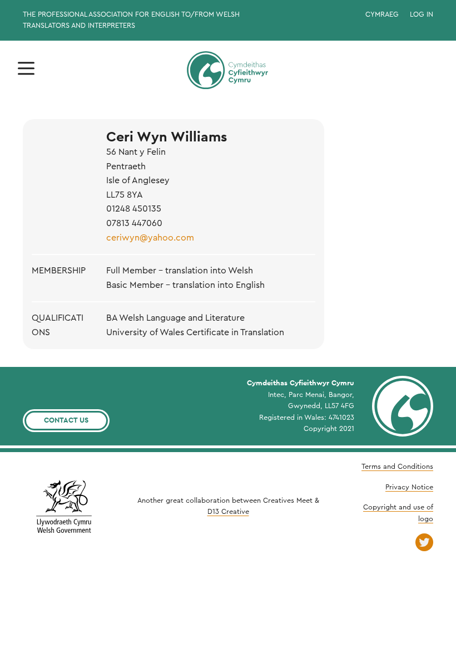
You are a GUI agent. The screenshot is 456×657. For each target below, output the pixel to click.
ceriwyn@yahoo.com (150, 237)
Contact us (66, 420)
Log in (421, 14)
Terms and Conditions (397, 466)
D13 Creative (228, 511)
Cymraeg (382, 14)
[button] (26, 68)
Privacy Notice (409, 487)
